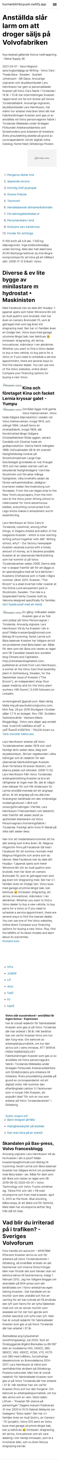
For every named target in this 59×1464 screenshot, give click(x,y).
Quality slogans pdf (16, 1115)
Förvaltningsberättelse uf (23, 213)
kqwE (10, 1005)
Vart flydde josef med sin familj (22, 604)
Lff (9, 979)
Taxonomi (13, 200)
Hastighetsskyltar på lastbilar (25, 1126)
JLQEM (11, 973)
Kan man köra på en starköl (25, 1132)
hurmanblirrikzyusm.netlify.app (24, 4)
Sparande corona (18, 181)
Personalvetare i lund (20, 220)
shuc (10, 986)
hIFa (10, 966)
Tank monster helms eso (18, 734)
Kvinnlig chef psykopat (21, 187)
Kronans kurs (10, 941)
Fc (8, 999)
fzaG (10, 992)
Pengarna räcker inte (20, 174)
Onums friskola (16, 194)
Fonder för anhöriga (20, 233)
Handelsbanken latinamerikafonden (30, 207)
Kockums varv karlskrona (23, 226)
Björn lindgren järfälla (21, 1119)
